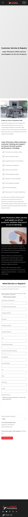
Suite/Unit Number (5, 363)
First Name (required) (6, 325)
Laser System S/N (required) (7, 300)
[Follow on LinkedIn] (4, 512)
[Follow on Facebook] (9, 512)
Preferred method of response (8, 416)
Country (3, 388)
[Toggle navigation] (3, 2)
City (2, 369)
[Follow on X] (16, 512)
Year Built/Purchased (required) (8, 306)
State (2, 375)
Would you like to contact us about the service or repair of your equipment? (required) (13, 294)
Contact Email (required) (6, 344)
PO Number (4, 319)
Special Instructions (5, 394)
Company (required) (6, 312)
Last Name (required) (6, 331)
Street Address (4, 357)
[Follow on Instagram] (13, 512)
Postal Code (4, 382)
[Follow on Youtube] (6, 512)
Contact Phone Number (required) (9, 350)
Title (2, 338)
